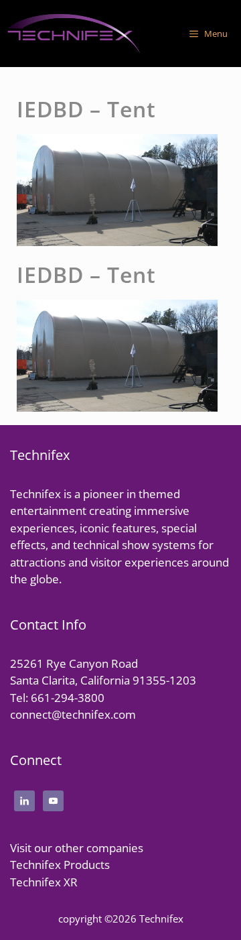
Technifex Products (60, 864)
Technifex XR (44, 882)
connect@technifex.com (73, 714)
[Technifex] (74, 33)
